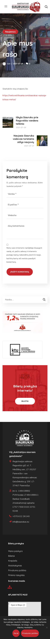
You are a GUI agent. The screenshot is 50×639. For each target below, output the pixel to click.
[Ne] (46, 627)
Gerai (16, 633)
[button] (46, 6)
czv (8, 63)
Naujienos (10, 31)
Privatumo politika (30, 633)
